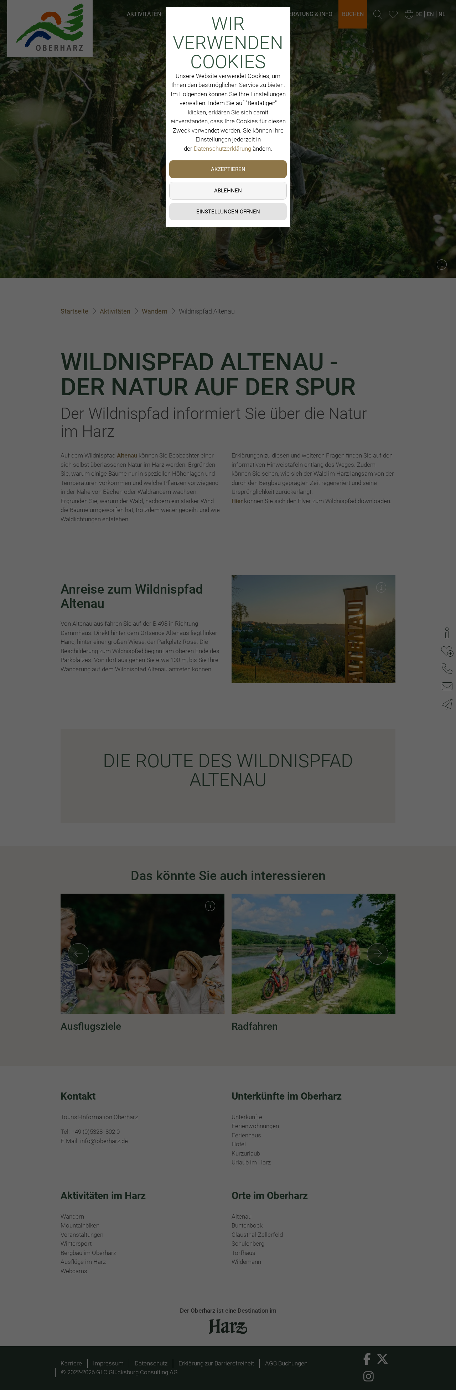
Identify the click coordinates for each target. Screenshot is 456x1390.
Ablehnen (228, 190)
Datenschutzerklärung (222, 148)
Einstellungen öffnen (228, 211)
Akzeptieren (228, 169)
